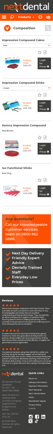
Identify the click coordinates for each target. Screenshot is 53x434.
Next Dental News (37, 393)
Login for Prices (42, 63)
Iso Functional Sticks (17, 168)
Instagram (31, 417)
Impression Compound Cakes (23, 40)
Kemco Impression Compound (24, 125)
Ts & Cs (32, 408)
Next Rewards (35, 390)
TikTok (37, 421)
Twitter (31, 421)
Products (25, 17)
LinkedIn (43, 417)
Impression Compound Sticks (23, 82)
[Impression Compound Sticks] (12, 105)
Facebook (37, 417)
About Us (33, 378)
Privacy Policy (35, 405)
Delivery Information (38, 382)
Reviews (7, 300)
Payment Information (38, 386)
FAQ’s (31, 397)
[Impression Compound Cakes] (12, 62)
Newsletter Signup (37, 401)
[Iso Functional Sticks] (12, 190)
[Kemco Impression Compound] (12, 148)
